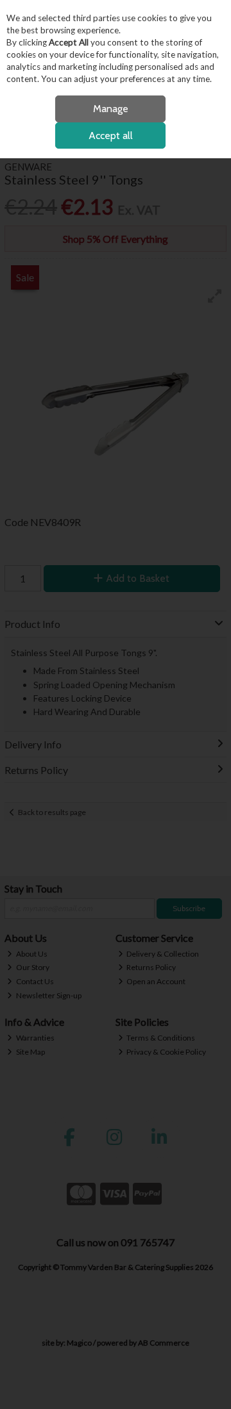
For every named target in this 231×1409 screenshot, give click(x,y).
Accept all (111, 135)
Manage (110, 109)
